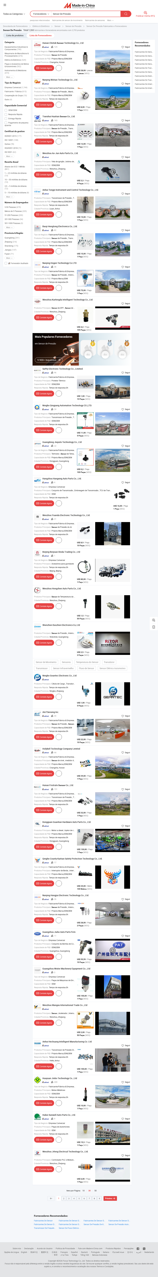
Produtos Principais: (42, 55)
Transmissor (42, 668)
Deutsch (84, 1252)
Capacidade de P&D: (42, 58)
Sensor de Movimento (46, 662)
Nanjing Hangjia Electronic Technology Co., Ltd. (65, 895)
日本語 (54, 1252)
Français (64, 1252)
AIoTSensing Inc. (50, 712)
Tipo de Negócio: (41, 51)
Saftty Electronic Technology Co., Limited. (62, 368)
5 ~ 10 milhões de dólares (17, 192)
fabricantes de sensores (95, 20)
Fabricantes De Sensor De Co (45, 1224)
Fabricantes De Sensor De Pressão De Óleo (94, 1220)
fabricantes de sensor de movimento (67, 20)
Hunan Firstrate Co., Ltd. (58, 785)
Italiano (106, 1252)
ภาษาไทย (65, 1255)
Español (74, 1252)
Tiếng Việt (84, 1255)
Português (95, 1252)
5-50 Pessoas (13, 207)
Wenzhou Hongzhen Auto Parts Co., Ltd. (61, 588)
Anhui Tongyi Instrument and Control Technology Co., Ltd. (70, 189)
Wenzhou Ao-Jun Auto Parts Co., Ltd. (60, 153)
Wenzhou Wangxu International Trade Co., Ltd (64, 1005)
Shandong (11, 245)
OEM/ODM (12, 110)
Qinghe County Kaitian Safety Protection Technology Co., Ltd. (72, 858)
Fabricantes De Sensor (43, 1220)
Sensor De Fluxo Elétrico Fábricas (70, 1228)
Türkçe (74, 1255)
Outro (8, 99)
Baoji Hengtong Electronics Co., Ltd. (60, 226)
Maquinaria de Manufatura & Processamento (17, 54)
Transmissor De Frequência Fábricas (45, 1228)
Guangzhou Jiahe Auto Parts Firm (58, 931)
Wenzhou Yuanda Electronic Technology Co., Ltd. (66, 515)
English (24, 1252)
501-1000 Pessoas (14, 223)
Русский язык (118, 1252)
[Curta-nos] (138, 1248)
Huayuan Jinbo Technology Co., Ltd (59, 1078)
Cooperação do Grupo (16, 95)
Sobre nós (17, 1248)
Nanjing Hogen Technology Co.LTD (59, 262)
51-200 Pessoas (14, 215)
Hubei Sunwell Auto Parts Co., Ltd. (59, 1114)
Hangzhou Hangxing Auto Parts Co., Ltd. (62, 478)
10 (83, 1190)
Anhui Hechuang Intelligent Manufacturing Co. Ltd (67, 1041)
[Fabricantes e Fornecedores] (79, 5)
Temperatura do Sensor (87, 662)
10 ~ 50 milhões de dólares (16, 180)
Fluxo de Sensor (86, 668)
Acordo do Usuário (44, 1248)
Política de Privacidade (65, 1248)
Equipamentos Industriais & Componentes (16, 48)
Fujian (9, 254)
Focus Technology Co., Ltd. (74, 1261)
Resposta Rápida (15, 114)
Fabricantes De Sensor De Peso (119, 1220)
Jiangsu (10, 250)
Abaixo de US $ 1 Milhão (15, 167)
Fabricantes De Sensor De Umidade (70, 1224)
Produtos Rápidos (113, 1248)
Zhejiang (11, 241)
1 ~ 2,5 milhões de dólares (16, 174)
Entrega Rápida (14, 118)
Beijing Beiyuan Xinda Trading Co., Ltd (61, 551)
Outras (9, 144)
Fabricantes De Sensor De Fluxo (70, 1220)
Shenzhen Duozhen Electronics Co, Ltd (61, 625)
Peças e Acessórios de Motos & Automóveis (17, 65)
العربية (138, 1252)
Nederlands (149, 1252)
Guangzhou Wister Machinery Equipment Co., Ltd (66, 968)
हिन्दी (55, 1255)
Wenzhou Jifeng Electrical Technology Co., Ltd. (65, 1151)
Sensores (66, 662)
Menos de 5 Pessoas (16, 211)
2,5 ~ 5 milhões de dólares (16, 187)
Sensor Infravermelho (63, 668)
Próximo (108, 1198)
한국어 (130, 1252)
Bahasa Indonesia (99, 1255)
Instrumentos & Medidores (15, 71)
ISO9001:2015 (13, 136)
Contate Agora (46, 68)
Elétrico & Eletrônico (15, 60)
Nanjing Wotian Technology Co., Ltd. (60, 79)
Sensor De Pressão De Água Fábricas (94, 1224)
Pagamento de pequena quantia (16, 123)
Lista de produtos (14, 35)
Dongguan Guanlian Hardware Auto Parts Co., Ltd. (66, 822)
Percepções (128, 1248)
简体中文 (34, 1252)
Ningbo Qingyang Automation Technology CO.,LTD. (67, 405)
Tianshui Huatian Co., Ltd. (58, 116)
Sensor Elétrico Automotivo (112, 668)
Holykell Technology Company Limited (61, 748)
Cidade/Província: (41, 62)
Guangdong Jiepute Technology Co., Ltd (62, 442)
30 (89, 1191)
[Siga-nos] (144, 1248)
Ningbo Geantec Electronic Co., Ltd (59, 675)
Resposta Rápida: (41, 99)
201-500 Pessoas (14, 219)
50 (95, 1190)
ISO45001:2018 (13, 148)
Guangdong (12, 237)
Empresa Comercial (16, 87)
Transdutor (109, 662)
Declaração (29, 1248)
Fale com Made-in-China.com (90, 1248)
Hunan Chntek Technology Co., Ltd (62, 42)
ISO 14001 (11, 140)
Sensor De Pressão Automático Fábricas (119, 1224)
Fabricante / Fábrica (16, 91)
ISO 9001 (10, 152)
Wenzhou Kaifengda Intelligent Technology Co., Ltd (67, 299)
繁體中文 (44, 1252)
